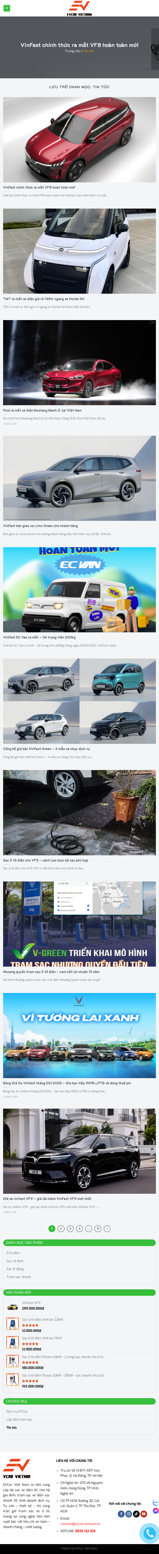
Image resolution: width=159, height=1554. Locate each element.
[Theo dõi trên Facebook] (121, 1514)
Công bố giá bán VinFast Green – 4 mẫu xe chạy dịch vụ (46, 748)
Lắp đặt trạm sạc (19, 1419)
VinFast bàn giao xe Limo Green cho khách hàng (40, 525)
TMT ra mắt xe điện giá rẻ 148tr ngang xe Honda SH (43, 299)
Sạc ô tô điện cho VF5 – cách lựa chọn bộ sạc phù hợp (45, 860)
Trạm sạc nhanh (18, 1277)
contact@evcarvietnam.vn (80, 1524)
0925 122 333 (85, 1531)
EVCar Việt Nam (16, 1484)
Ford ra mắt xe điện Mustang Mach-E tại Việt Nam (42, 410)
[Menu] (7, 8)
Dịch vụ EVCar (17, 1411)
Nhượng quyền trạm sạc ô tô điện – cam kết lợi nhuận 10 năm (51, 971)
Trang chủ (72, 51)
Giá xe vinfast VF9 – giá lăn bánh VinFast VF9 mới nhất (47, 1198)
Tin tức (11, 1427)
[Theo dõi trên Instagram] (128, 1514)
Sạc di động (15, 1269)
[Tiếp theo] (107, 1228)
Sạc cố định (14, 1261)
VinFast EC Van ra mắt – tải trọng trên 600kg (39, 637)
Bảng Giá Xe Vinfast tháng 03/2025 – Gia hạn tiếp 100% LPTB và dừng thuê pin (67, 1083)
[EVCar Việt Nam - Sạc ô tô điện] (79, 8)
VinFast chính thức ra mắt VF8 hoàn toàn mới (39, 187)
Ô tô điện (13, 1253)
